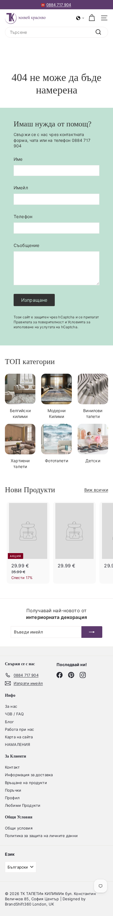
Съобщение (26, 245)
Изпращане (34, 300)
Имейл (21, 187)
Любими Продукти (22, 805)
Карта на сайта (19, 737)
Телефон (23, 216)
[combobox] (56, 32)
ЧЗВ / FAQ (14, 714)
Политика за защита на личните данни (41, 835)
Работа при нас (19, 729)
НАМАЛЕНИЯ (17, 744)
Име (18, 159)
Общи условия (18, 828)
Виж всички (96, 489)
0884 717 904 (58, 4)
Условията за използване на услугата (52, 324)
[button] (80, 18)
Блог (9, 721)
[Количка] (92, 18)
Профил (12, 797)
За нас (11, 706)
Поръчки (13, 790)
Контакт (12, 767)
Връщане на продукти (26, 782)
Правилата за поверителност (39, 322)
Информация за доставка (29, 774)
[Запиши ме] (91, 632)
